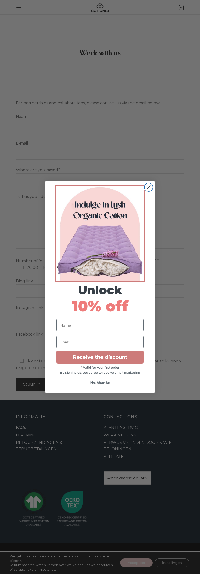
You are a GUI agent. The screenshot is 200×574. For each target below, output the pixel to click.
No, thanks (100, 382)
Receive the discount (100, 357)
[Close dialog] (148, 187)
